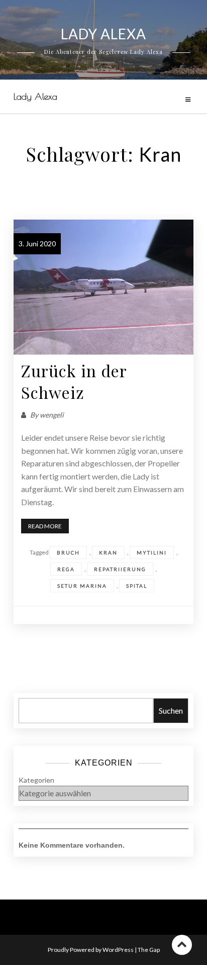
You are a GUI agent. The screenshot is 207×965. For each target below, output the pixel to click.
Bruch (68, 552)
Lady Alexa (35, 96)
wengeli (52, 414)
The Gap (149, 949)
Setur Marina (82, 586)
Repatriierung (120, 569)
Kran (108, 552)
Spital (136, 586)
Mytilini (152, 552)
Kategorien (36, 780)
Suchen (171, 710)
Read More (45, 526)
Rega (66, 569)
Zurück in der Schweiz (74, 381)
